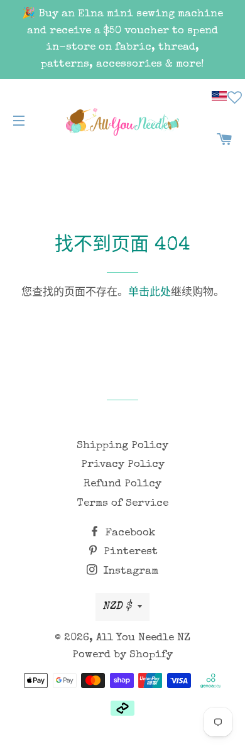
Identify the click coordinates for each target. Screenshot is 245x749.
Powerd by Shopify (122, 655)
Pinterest (129, 552)
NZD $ (116, 606)
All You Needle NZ (143, 638)
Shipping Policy (122, 445)
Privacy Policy (123, 464)
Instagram (129, 571)
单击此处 (149, 293)
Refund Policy (122, 484)
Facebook (129, 533)
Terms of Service (122, 503)
